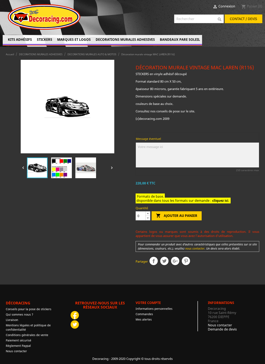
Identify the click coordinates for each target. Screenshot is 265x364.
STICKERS (44, 39)
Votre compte (148, 302)
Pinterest (186, 261)
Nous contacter (16, 351)
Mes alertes (144, 319)
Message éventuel (148, 139)
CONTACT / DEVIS (243, 19)
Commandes (144, 314)
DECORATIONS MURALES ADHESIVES (125, 39)
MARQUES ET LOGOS (74, 39)
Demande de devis (222, 329)
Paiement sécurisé (18, 340)
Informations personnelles (154, 309)
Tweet (164, 261)
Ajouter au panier (176, 215)
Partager (153, 261)
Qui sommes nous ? (19, 314)
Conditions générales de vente (27, 335)
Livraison (12, 320)
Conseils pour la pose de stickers (28, 309)
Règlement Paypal (18, 346)
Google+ (175, 261)
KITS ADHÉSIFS (20, 39)
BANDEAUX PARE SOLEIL (180, 39)
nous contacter (195, 248)
